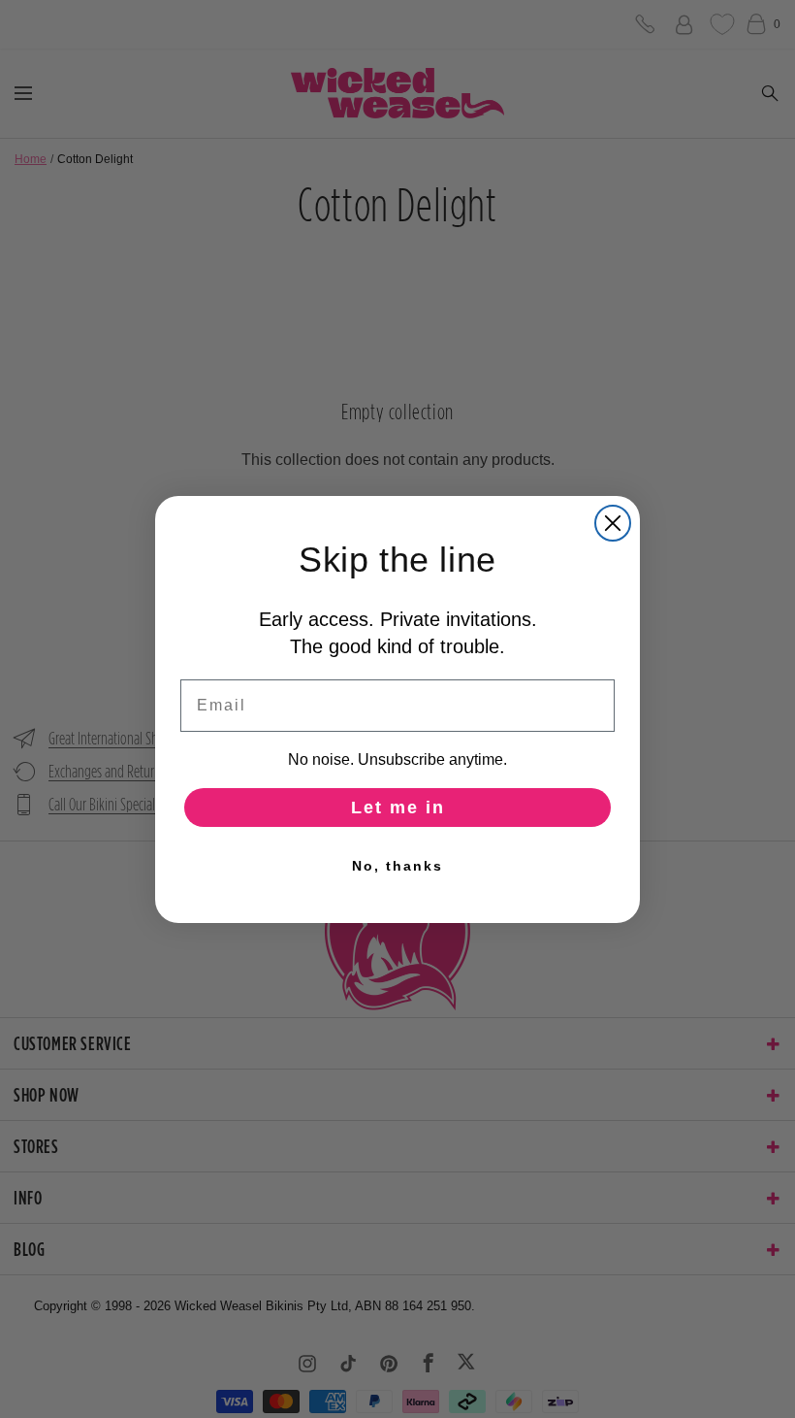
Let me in (398, 807)
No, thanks (397, 866)
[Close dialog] (612, 523)
